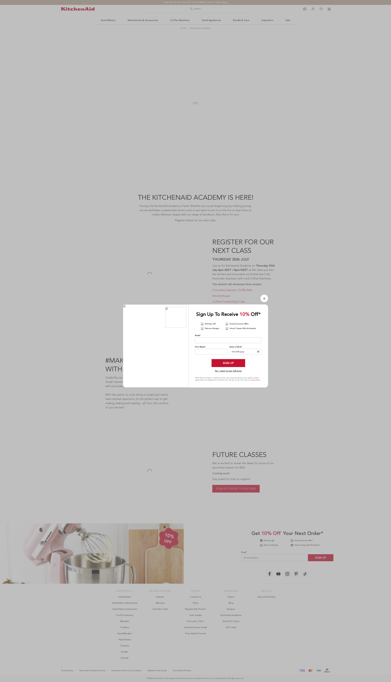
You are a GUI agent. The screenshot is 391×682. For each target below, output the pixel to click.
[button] (264, 298)
